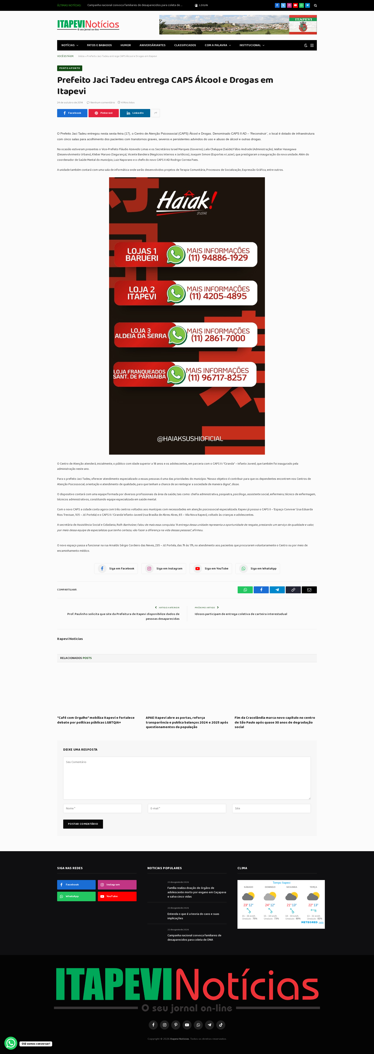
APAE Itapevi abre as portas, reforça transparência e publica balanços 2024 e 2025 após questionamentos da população (187, 723)
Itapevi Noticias (70, 639)
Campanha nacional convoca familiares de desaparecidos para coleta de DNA (136, 5)
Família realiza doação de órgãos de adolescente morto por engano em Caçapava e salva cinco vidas (197, 892)
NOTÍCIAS (68, 45)
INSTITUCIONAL (250, 45)
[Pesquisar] (315, 5)
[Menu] (312, 45)
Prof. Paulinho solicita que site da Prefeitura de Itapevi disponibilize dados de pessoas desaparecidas (123, 617)
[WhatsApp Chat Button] (10, 1043)
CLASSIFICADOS (185, 45)
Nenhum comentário (102, 103)
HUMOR (126, 45)
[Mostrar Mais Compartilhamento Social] (155, 113)
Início (81, 56)
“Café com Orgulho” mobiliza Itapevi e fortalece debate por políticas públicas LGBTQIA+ (96, 720)
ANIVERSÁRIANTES (153, 45)
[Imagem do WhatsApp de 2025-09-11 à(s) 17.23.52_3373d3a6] (187, 453)
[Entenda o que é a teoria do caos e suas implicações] (155, 913)
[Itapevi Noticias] (88, 25)
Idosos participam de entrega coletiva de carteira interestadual (241, 614)
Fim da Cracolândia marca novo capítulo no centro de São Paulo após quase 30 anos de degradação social (275, 723)
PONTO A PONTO (69, 68)
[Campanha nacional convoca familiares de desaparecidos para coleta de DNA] (155, 934)
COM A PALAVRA (216, 45)
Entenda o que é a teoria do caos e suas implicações (193, 916)
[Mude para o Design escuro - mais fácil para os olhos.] (305, 45)
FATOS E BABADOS (99, 45)
